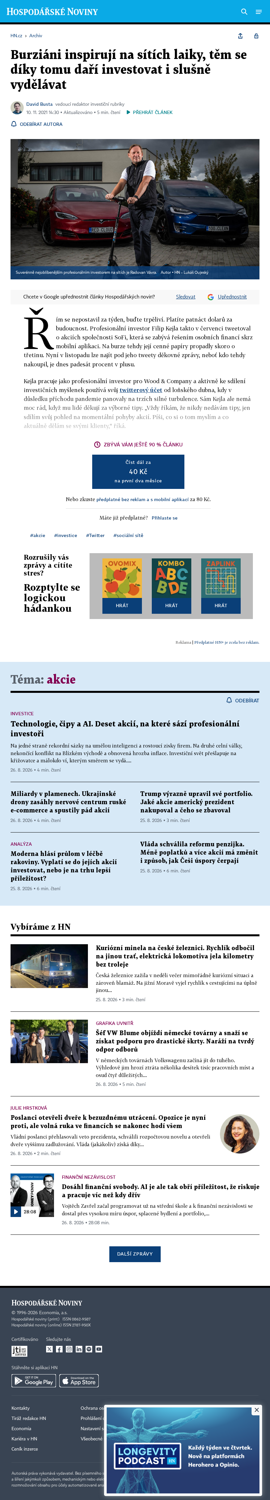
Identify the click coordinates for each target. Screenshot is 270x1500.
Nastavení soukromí (101, 1429)
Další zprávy (134, 1254)
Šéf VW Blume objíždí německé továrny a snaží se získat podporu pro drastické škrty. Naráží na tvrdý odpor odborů (175, 1042)
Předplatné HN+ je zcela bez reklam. (226, 642)
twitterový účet (141, 389)
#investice (65, 535)
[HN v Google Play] (34, 1380)
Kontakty (21, 1408)
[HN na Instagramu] (69, 1349)
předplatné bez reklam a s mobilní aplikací (142, 499)
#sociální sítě (128, 535)
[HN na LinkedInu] (79, 1349)
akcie (61, 680)
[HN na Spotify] (89, 1349)
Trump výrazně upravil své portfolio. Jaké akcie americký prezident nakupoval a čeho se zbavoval (196, 802)
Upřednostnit (232, 297)
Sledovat (186, 297)
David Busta (39, 104)
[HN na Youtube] (98, 1349)
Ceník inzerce (25, 1449)
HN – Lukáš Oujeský (191, 273)
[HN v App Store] (79, 1380)
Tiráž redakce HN (29, 1418)
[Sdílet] (240, 36)
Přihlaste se (164, 518)
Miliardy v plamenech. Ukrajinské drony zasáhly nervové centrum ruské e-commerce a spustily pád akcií (68, 802)
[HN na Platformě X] (49, 1349)
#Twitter (95, 535)
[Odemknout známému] (256, 36)
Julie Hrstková (29, 1108)
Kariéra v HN (24, 1439)
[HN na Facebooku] (59, 1349)
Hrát (122, 605)
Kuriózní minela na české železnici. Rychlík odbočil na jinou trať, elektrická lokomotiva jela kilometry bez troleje (175, 957)
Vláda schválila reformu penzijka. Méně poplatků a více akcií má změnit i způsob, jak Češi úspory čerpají (199, 853)
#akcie (37, 535)
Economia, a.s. (53, 1313)
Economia (21, 1429)
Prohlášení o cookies (101, 1418)
